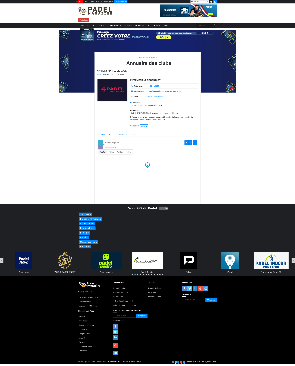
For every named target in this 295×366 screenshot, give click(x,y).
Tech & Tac (102, 25)
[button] (132, 274)
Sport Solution (106, 272)
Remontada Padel (271, 272)
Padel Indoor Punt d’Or (230, 272)
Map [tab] (110, 134)
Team (214, 362)
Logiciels (82, 338)
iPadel (189, 272)
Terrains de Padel (154, 297)
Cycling (128, 152)
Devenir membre (121, 2)
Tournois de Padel (154, 288)
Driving (111, 152)
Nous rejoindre (206, 362)
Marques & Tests (115, 25)
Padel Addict (153, 292)
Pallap (147, 272)
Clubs (92, 2)
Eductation (83, 351)
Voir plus (82, 317)
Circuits (81, 342)
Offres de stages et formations (124, 305)
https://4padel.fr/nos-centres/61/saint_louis (165, 91)
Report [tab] (133, 134)
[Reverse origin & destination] (104, 145)
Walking (120, 152)
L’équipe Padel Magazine (88, 306)
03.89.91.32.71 (153, 86)
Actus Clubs (128, 25)
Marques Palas (84, 334)
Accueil (82, 25)
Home (99, 75)
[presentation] (1, 260)
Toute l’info (91, 25)
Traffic (102, 152)
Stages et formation (86, 325)
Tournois (98, 2)
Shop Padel (83, 321)
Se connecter (118, 297)
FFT (149, 25)
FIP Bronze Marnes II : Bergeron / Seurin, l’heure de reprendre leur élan (116, 20)
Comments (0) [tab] (121, 134)
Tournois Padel (139, 25)
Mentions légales (114, 362)
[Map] (147, 168)
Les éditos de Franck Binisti (89, 297)
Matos (86, 2)
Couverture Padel (85, 346)
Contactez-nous (85, 302)
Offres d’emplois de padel (123, 301)
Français (196, 1)
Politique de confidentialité (131, 362)
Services (166, 25)
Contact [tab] (102, 134)
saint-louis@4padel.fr (156, 96)
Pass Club (196, 362)
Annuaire (157, 25)
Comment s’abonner (120, 292)
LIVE (80, 2)
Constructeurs (108, 2)
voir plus (164, 208)
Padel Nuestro (65, 272)
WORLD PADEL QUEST (23, 272)
